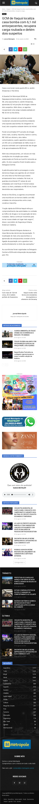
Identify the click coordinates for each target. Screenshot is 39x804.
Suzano (19, 801)
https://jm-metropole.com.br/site (20, 316)
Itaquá (8, 9)
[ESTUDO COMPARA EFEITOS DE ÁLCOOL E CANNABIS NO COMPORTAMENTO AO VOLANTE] (7, 593)
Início (3, 9)
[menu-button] (3, 3)
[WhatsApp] (25, 49)
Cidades (5, 347)
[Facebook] (11, 49)
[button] (36, 3)
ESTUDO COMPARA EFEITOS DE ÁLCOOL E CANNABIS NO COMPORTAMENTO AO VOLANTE (25, 592)
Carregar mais (19, 562)
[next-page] (6, 364)
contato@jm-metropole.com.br (23, 768)
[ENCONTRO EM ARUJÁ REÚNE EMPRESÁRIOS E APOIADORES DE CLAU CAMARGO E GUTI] (7, 541)
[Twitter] (15, 49)
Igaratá (10, 801)
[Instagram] (19, 783)
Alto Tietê (5, 357)
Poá (15, 801)
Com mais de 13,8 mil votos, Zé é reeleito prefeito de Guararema (10, 295)
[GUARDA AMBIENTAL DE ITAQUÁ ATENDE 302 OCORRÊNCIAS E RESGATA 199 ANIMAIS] (7, 333)
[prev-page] (3, 364)
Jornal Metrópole (9, 39)
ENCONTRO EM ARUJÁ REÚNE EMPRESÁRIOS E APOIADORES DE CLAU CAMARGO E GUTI (25, 540)
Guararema (30, 799)
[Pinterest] (20, 49)
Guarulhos (11, 799)
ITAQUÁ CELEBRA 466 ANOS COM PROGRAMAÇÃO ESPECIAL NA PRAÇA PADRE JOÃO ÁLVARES (25, 343)
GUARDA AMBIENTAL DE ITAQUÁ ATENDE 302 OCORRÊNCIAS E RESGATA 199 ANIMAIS (24, 333)
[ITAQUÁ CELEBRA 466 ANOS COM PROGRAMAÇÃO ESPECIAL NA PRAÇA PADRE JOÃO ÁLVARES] (7, 344)
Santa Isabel (18, 799)
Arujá (24, 799)
